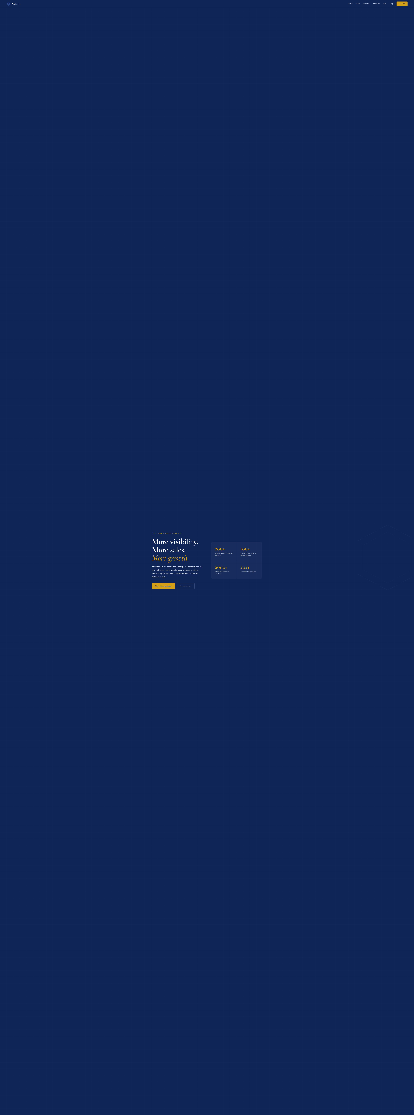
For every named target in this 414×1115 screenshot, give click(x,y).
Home (350, 4)
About (358, 4)
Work (385, 4)
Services (366, 4)
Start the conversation (163, 586)
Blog (391, 4)
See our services (185, 586)
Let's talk (402, 4)
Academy (376, 4)
